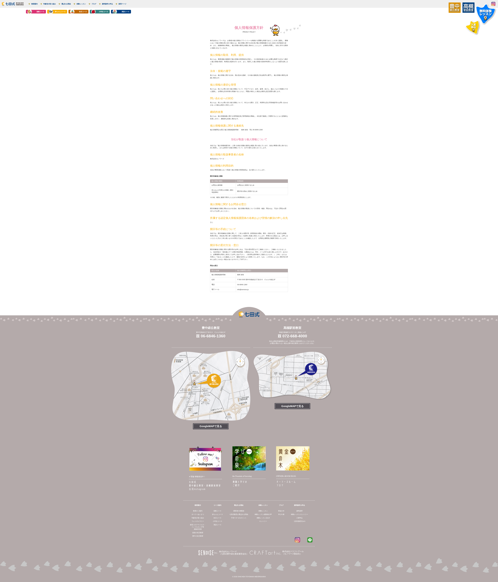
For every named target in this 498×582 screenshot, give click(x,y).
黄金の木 (281, 511)
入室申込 (299, 518)
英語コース (217, 525)
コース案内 (217, 505)
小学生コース (217, 521)
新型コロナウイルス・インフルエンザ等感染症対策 (198, 527)
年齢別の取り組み (198, 518)
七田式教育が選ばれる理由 (238, 514)
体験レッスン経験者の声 (263, 514)
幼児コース (217, 518)
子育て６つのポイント (239, 518)
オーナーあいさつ (198, 514)
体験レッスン (263, 505)
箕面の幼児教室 (197, 533)
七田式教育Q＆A (299, 521)
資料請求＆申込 (299, 505)
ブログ (281, 505)
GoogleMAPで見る (211, 426)
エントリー (263, 521)
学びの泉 (281, 514)
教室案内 (198, 505)
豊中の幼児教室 (197, 536)
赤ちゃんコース (217, 514)
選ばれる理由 (238, 505)
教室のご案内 (197, 511)
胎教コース (217, 511)
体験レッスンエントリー (299, 514)
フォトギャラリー (198, 521)
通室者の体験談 (238, 511)
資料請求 (299, 511)
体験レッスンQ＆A (263, 518)
